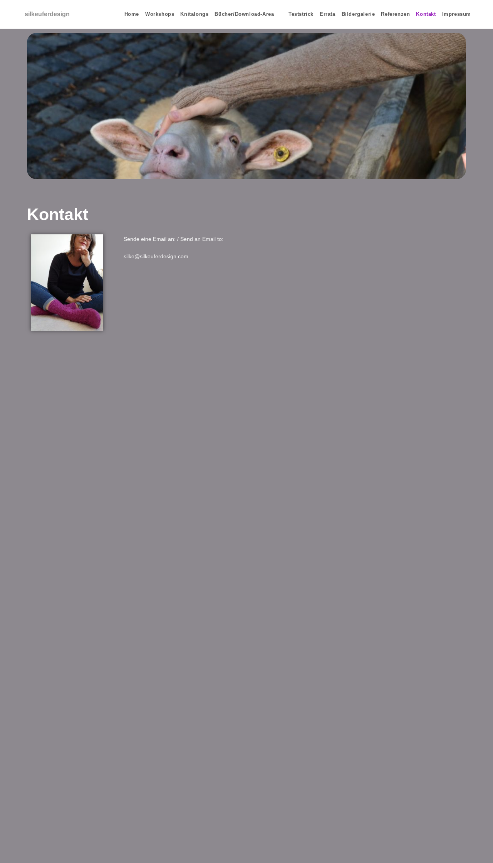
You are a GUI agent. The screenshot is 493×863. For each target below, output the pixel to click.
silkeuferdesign (47, 14)
